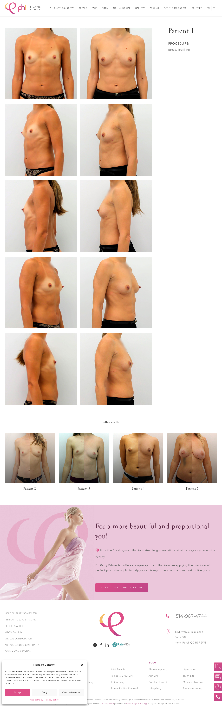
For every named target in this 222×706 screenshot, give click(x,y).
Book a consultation (18, 651)
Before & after (14, 626)
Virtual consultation (18, 638)
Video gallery (13, 632)
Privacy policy (52, 700)
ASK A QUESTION (217, 687)
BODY (153, 662)
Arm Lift (153, 675)
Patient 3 (84, 488)
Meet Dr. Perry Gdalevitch (21, 613)
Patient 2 (29, 488)
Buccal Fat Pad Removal (124, 688)
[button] (82, 664)
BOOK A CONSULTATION (217, 677)
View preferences (71, 692)
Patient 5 (192, 488)
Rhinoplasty (118, 682)
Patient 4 (138, 488)
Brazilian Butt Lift (159, 682)
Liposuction (189, 669)
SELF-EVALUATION (217, 666)
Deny (44, 692)
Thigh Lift (188, 675)
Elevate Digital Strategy (136, 703)
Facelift (81, 669)
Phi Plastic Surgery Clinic (21, 619)
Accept (17, 692)
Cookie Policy (36, 700)
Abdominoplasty (158, 669)
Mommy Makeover (193, 682)
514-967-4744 (217, 697)
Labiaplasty (155, 688)
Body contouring (192, 688)
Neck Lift (82, 675)
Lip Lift (81, 688)
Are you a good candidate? (22, 645)
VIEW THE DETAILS (30, 457)
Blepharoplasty (85, 682)
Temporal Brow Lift (122, 675)
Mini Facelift (118, 669)
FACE (80, 662)
